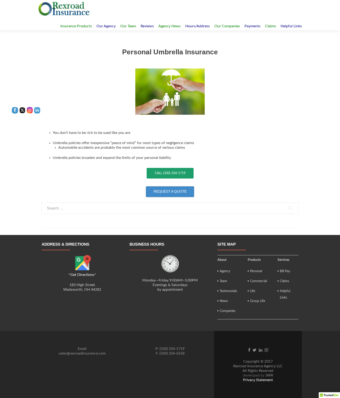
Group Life (257, 301)
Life (252, 291)
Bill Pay (285, 271)
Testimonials (228, 291)
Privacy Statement (258, 380)
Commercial (258, 281)
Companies (227, 311)
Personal (256, 271)
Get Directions (82, 275)
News (224, 301)
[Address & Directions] (82, 263)
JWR (269, 375)
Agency (225, 271)
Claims (284, 281)
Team (223, 281)
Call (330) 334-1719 (170, 173)
